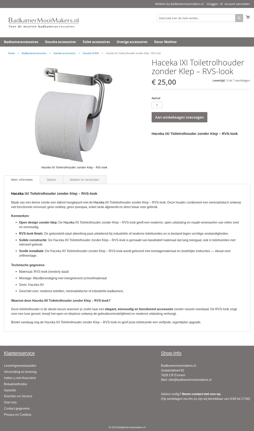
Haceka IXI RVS (91, 53)
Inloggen (212, 4)
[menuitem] (21, 42)
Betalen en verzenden (84, 179)
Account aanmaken (237, 4)
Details (51, 179)
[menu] (127, 42)
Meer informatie (22, 179)
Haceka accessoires (65, 53)
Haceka (17, 194)
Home (11, 53)
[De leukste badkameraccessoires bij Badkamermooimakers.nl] (43, 22)
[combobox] (200, 18)
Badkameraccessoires (34, 53)
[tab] (22, 179)
